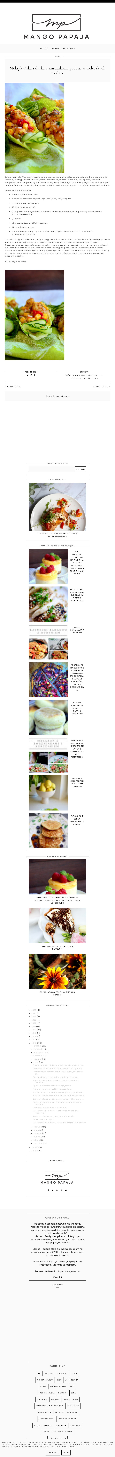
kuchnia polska (47, 1393)
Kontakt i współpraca (63, 48)
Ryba (59, 1380)
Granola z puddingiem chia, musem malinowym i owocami (57, 1103)
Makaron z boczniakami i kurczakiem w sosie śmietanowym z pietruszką (77, 748)
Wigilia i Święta (45, 1380)
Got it (66, 1453)
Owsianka (61, 1425)
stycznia (38, 1143)
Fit (39, 1373)
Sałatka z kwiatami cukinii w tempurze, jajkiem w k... (58, 1092)
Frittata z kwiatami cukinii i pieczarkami (52, 1089)
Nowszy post (14, 386)
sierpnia (38, 1059)
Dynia (74, 1393)
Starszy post (100, 386)
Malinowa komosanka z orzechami (50, 1107)
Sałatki (99, 375)
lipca (36, 1062)
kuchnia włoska (58, 1386)
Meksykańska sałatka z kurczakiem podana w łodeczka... (55, 1112)
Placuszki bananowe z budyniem (77, 630)
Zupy (72, 1386)
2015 (34, 1147)
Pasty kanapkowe (67, 1419)
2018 (34, 1036)
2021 (34, 1026)
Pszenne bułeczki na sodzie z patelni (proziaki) (77, 708)
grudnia (38, 1046)
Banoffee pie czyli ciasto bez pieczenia (57, 947)
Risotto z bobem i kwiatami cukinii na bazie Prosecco (59, 1095)
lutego (37, 1140)
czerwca (38, 1127)
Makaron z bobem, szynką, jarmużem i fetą (53, 1116)
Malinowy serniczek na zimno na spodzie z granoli (57, 1068)
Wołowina (72, 1412)
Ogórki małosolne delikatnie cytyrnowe (52, 1086)
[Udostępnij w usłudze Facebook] (32, 375)
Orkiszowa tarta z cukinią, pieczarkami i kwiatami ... (58, 1099)
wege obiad (75, 1425)
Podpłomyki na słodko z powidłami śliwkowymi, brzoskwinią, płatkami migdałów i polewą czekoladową (77, 677)
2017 (34, 1039)
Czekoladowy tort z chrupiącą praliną (57, 993)
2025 (34, 1013)
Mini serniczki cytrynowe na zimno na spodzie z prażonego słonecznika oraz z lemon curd (77, 562)
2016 (34, 1043)
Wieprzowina (71, 1380)
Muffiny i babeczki (43, 1425)
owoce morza (44, 1412)
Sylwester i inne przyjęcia (84, 378)
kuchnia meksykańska (83, 375)
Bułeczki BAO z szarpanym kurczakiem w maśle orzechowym (77, 595)
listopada (39, 1049)
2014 (34, 1151)
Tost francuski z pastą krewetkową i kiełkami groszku (57, 535)
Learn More (53, 1453)
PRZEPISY (44, 48)
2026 (34, 1010)
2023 (34, 1020)
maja (36, 1130)
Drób (67, 375)
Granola (59, 1412)
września (38, 1056)
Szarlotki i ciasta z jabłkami (57, 1432)
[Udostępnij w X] (28, 375)
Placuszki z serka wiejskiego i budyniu (77, 820)
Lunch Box (42, 1399)
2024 (34, 1016)
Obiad (74, 1373)
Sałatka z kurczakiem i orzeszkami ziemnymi (77, 782)
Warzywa (49, 1373)
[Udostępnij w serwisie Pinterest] (34, 375)
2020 (34, 1030)
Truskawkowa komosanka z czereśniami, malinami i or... (58, 1073)
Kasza (43, 1386)
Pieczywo (55, 1399)
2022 (34, 1023)
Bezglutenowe (71, 1399)
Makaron (62, 1393)
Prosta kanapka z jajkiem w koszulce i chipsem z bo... (59, 1065)
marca (37, 1137)
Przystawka (73, 1406)
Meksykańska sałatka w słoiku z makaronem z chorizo (59, 1123)
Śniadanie (63, 1373)
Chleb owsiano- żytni (43, 1119)
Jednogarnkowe (47, 1419)
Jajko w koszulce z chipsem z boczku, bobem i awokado (55, 1081)
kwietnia (38, 1133)
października (40, 1052)
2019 (34, 1033)
